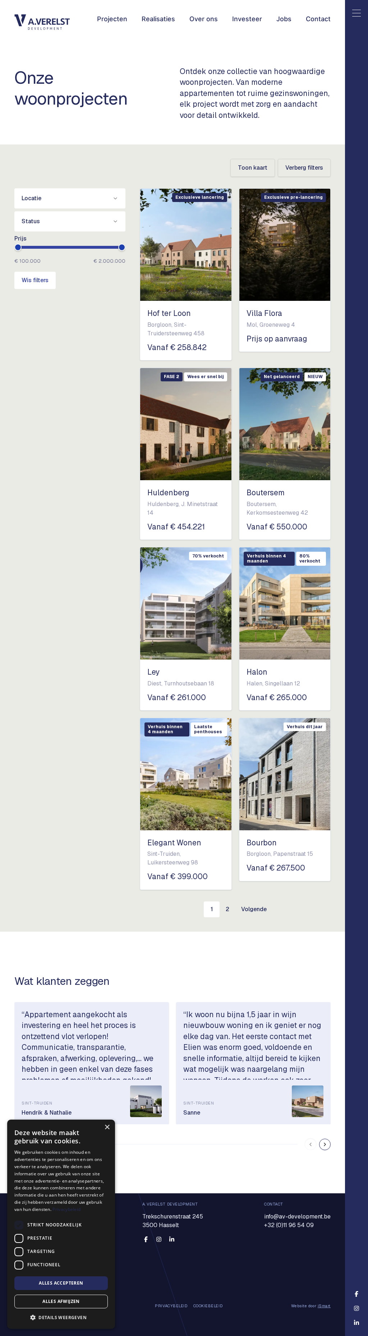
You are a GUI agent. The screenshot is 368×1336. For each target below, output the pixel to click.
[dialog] (61, 1224)
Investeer (247, 19)
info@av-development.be (297, 1216)
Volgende (254, 909)
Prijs (20, 238)
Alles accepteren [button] (61, 1283)
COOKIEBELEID (208, 1306)
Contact (318, 19)
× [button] (107, 1127)
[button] (61, 1317)
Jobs (283, 19)
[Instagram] (158, 1239)
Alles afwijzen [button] (61, 1301)
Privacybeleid (66, 1209)
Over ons (203, 19)
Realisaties (158, 19)
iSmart (324, 1305)
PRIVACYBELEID (171, 1306)
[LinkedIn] (171, 1239)
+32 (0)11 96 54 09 (289, 1225)
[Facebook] (146, 1239)
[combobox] (69, 198)
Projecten (112, 19)
